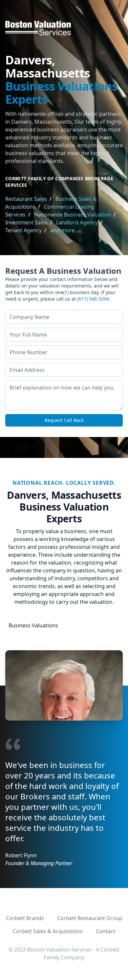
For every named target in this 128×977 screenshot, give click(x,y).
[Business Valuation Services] (64, 28)
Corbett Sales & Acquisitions (48, 931)
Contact (105, 931)
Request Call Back (64, 420)
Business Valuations (33, 625)
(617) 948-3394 (93, 299)
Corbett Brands (25, 918)
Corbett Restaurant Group (89, 918)
